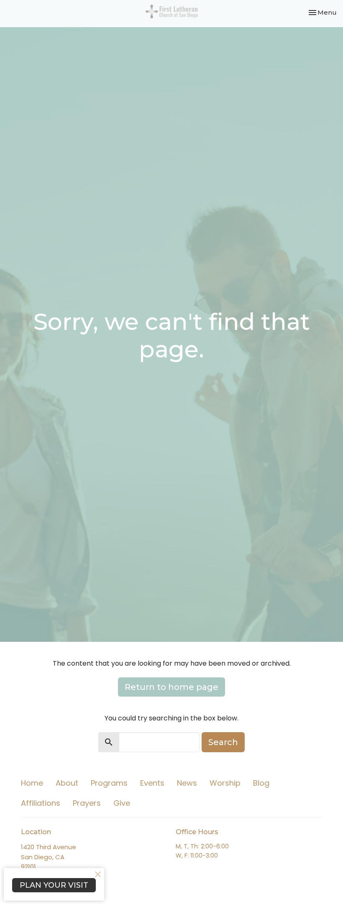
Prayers (87, 803)
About (67, 783)
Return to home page (171, 687)
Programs (109, 783)
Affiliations (40, 803)
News (187, 783)
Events (152, 783)
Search (223, 742)
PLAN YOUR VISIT (54, 885)
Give (121, 803)
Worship (225, 783)
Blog (261, 783)
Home (32, 783)
